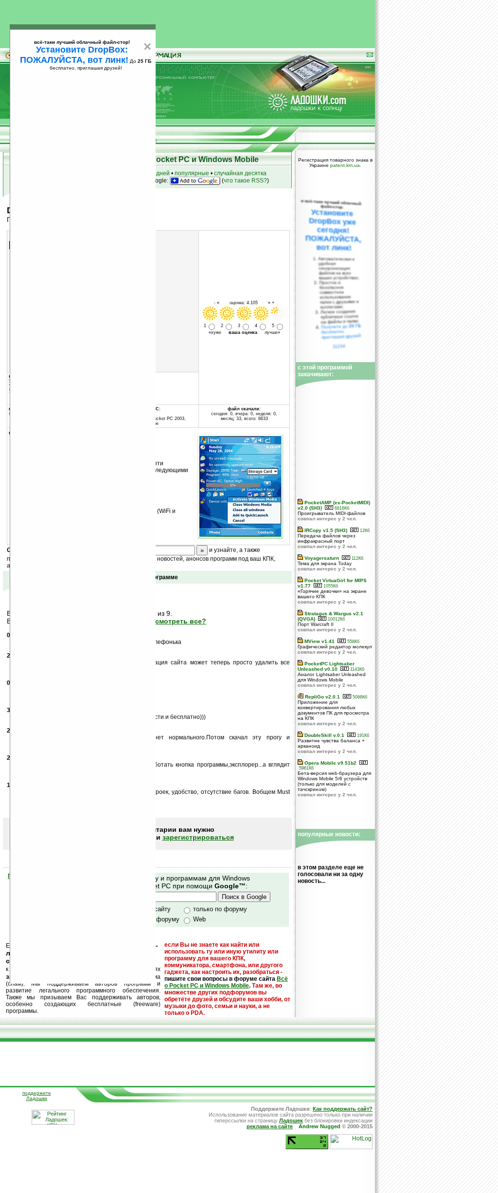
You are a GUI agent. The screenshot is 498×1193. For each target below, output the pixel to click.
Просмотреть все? (174, 621)
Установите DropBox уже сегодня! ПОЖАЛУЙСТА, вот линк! (333, 230)
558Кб (352, 641)
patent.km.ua (345, 165)
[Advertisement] (188, 22)
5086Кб (359, 697)
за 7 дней (156, 173)
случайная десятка (240, 173)
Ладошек (291, 1120)
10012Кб (335, 619)
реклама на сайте (270, 1126)
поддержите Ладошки (36, 1095)
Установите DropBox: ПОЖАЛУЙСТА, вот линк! (74, 55)
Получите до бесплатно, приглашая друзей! (341, 331)
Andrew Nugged (319, 1126)
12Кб (364, 530)
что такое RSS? (245, 180)
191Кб (362, 735)
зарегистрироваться (198, 837)
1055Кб (330, 586)
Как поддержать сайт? (343, 1109)
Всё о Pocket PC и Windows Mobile (226, 982)
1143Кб (356, 669)
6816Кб (341, 508)
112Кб (356, 558)
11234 (339, 346)
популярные (192, 173)
